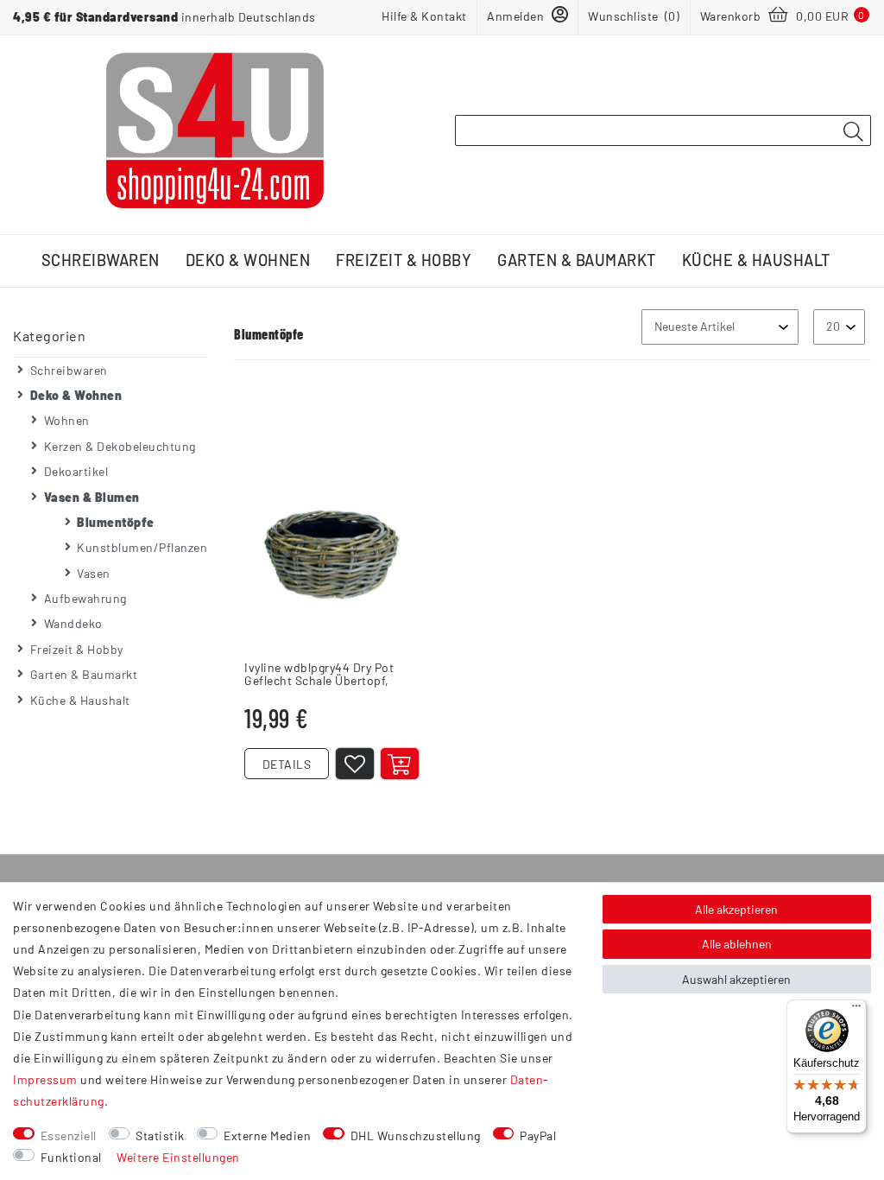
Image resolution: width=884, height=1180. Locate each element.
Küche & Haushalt (756, 260)
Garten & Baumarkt (576, 260)
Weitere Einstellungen (178, 1157)
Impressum (45, 1079)
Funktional (71, 1157)
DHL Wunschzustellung (415, 1135)
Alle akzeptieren (736, 909)
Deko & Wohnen (248, 260)
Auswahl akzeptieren (736, 979)
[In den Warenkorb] (400, 763)
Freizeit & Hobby (403, 260)
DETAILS (287, 764)
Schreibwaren (100, 260)
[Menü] (856, 1009)
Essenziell (69, 1135)
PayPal (538, 1135)
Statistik (160, 1135)
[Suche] (853, 131)
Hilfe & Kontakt (424, 16)
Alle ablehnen (737, 943)
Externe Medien (267, 1135)
